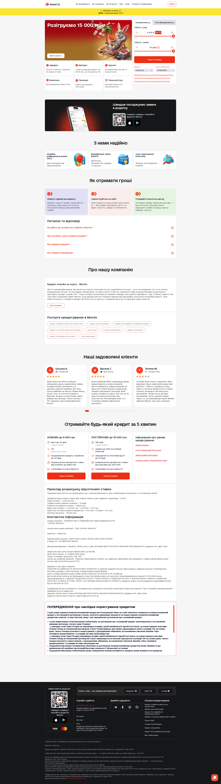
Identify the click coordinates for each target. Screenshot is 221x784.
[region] (108, 628)
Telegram (129, 691)
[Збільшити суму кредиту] (172, 32)
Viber (147, 691)
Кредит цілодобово (135, 330)
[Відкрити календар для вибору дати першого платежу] (158, 47)
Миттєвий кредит (88, 336)
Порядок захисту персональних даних (151, 460)
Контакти (80, 716)
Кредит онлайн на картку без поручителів (66, 323)
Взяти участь (56, 56)
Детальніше (56, 305)
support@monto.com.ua (85, 705)
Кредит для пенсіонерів (99, 323)
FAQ (121, 4)
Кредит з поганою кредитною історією (65, 330)
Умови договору (142, 445)
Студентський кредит (112, 330)
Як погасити (111, 4)
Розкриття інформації (142, 4)
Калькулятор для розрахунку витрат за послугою (152, 78)
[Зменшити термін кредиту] (137, 47)
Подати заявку (66, 476)
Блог (78, 723)
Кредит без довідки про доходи (62, 336)
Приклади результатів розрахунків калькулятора (152, 81)
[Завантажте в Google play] (137, 123)
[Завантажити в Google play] (64, 720)
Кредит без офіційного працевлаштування (132, 323)
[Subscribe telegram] (115, 707)
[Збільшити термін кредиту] (172, 47)
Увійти (172, 4)
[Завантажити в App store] (56, 720)
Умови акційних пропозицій (146, 455)
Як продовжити (83, 4)
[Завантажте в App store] (130, 123)
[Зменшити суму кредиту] (137, 32)
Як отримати (98, 4)
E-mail (164, 691)
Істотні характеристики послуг (148, 450)
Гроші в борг (92, 330)
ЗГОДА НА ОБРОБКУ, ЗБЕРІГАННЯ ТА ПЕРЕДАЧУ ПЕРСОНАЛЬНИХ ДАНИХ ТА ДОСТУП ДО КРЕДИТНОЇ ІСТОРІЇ (91, 728)
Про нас (79, 720)
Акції (127, 4)
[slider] (173, 36)
